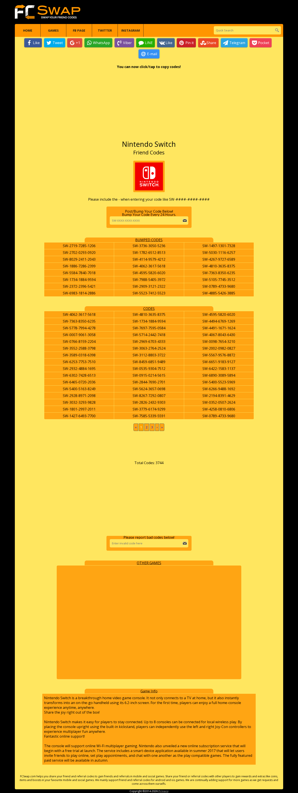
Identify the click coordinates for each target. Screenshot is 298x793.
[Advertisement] (149, 106)
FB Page (79, 30)
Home (27, 30)
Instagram (130, 30)
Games (53, 30)
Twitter (105, 30)
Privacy (163, 791)
